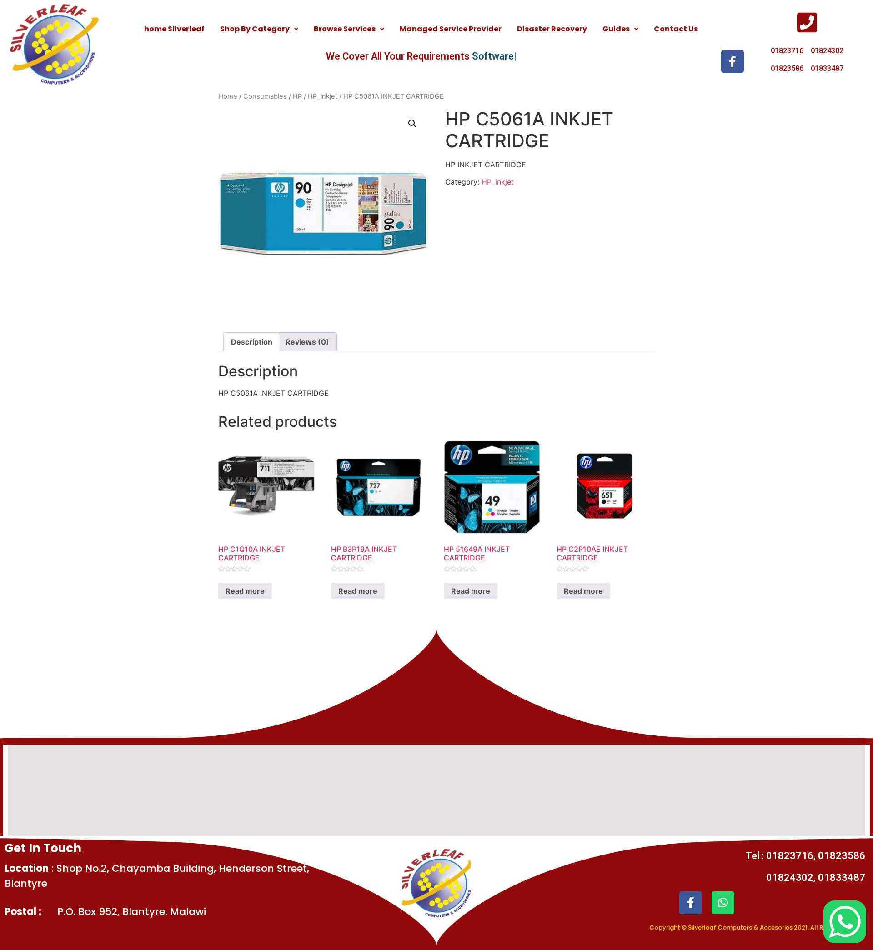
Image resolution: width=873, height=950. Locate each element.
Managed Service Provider (451, 29)
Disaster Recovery (552, 29)
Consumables (265, 96)
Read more (245, 590)
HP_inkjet (322, 96)
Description (251, 341)
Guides (616, 29)
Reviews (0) (307, 341)
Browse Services (345, 29)
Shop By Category (255, 29)
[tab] (251, 341)
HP (297, 96)
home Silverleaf (174, 29)
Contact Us (676, 29)
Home (227, 96)
